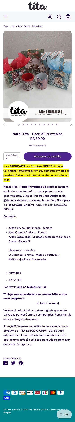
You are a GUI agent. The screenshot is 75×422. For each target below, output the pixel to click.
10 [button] (56, 124)
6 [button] (39, 124)
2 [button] (23, 124)
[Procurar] (58, 15)
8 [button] (48, 124)
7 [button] (44, 124)
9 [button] (52, 124)
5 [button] (35, 124)
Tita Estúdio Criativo (38, 409)
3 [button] (27, 124)
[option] (37, 76)
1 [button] (19, 125)
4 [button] (31, 124)
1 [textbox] (7, 158)
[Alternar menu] (5, 17)
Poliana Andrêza (37, 145)
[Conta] (49, 15)
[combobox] (12, 156)
